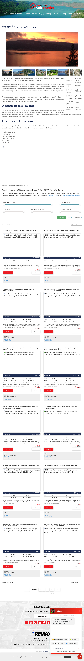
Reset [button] (69, 217)
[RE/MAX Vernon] (42, 633)
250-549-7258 (23, 644)
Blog (64, 14)
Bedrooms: (65, 202)
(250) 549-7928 (53, 195)
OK (68, 657)
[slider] (4, 204)
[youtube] (31, 622)
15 (51, 590)
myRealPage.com (44, 651)
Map (4, 147)
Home (4, 14)
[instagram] (35, 622)
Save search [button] (61, 217)
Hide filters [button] (77, 217)
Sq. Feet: (65, 209)
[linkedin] (40, 622)
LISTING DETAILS (8, 272)
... (47, 590)
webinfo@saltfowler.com (71, 195)
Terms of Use (59, 657)
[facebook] (48, 622)
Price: (9, 202)
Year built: (37, 209)
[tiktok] (44, 622)
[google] (26, 622)
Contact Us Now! (42, 616)
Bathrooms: (8, 209)
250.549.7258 (7, 280)
